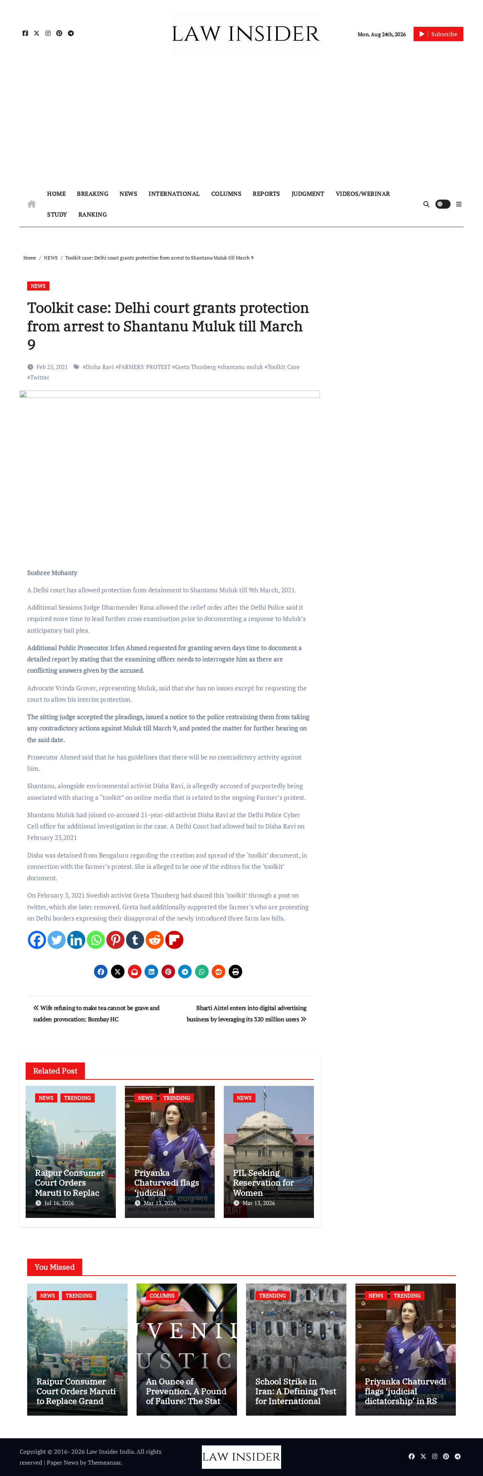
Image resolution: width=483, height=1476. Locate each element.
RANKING (92, 214)
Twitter (39, 377)
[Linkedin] (76, 940)
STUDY (57, 214)
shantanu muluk (241, 367)
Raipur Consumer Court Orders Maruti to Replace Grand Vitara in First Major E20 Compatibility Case (76, 1406)
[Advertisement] (241, 125)
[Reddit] (155, 940)
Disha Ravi (100, 367)
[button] (458, 204)
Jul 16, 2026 (59, 1203)
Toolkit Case (284, 367)
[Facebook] (37, 940)
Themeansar (104, 1462)
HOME (56, 193)
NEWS (128, 193)
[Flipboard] (174, 940)
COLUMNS (226, 193)
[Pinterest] (115, 940)
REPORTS (266, 193)
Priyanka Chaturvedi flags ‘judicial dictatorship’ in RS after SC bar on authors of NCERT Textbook (405, 1406)
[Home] (32, 204)
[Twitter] (57, 940)
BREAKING (92, 193)
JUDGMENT (308, 193)
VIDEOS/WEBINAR (363, 193)
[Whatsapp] (96, 940)
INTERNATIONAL (174, 193)
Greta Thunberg (195, 367)
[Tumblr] (135, 940)
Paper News (62, 1462)
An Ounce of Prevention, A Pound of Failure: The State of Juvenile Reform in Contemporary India (186, 1406)
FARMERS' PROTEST (144, 367)
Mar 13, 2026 (160, 1203)
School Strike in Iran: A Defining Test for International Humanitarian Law (295, 1396)
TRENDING (77, 1097)
